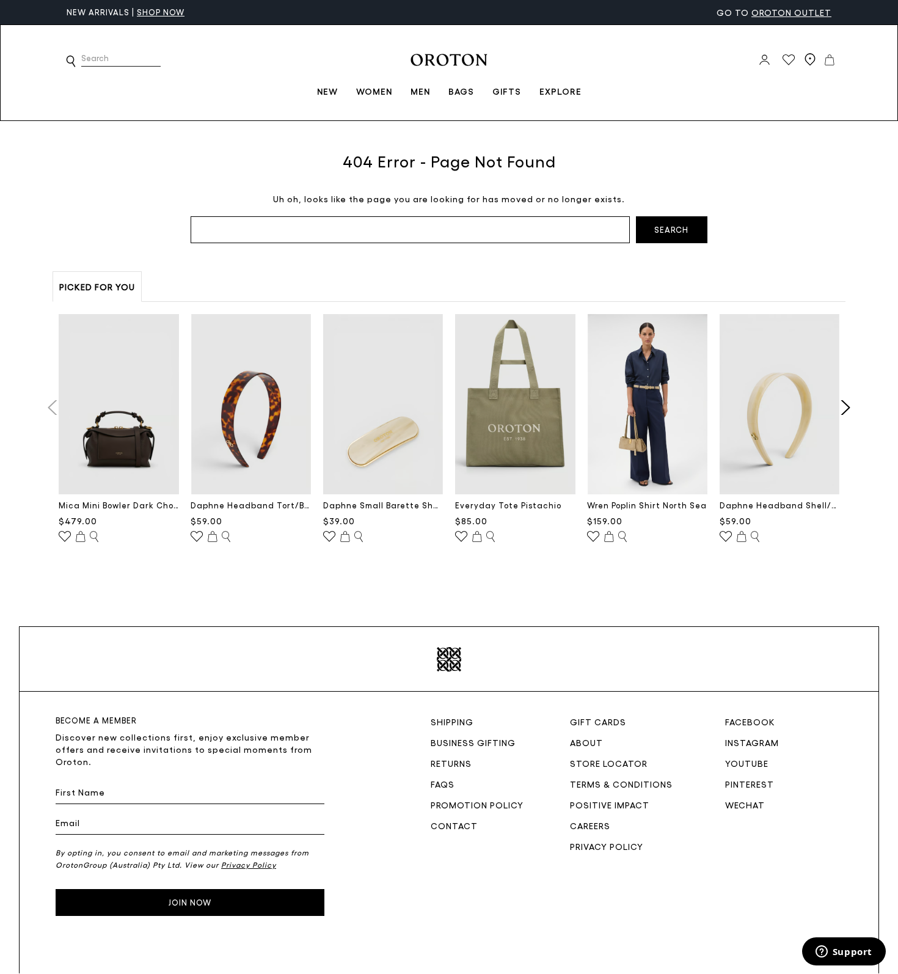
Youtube (746, 763)
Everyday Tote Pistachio (508, 505)
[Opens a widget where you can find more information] (843, 952)
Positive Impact (609, 805)
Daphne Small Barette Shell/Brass (383, 505)
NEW (327, 91)
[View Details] (94, 537)
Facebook (750, 722)
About (586, 742)
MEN (420, 91)
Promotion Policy (477, 805)
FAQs (442, 784)
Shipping (452, 722)
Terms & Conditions (621, 784)
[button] (71, 61)
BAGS (461, 91)
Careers (590, 825)
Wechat (745, 805)
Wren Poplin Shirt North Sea (647, 505)
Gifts (506, 91)
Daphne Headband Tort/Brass (251, 505)
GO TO (774, 12)
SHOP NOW (160, 11)
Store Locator (609, 763)
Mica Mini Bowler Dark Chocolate (119, 505)
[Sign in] (764, 59)
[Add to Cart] (81, 537)
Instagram (752, 742)
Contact (454, 825)
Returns (451, 763)
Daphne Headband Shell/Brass (780, 505)
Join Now (190, 902)
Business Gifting (473, 742)
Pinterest (749, 784)
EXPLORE (560, 91)
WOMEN (374, 91)
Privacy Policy (606, 846)
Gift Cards (598, 722)
